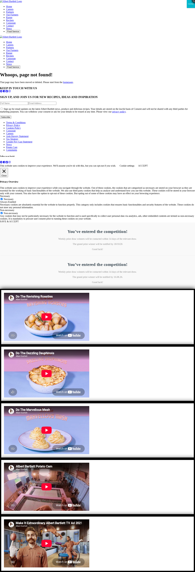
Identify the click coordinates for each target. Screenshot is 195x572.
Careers (9, 9)
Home (9, 6)
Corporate (11, 23)
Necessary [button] (5, 196)
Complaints (11, 150)
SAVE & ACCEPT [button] (9, 221)
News (9, 28)
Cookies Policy (13, 128)
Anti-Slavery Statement (17, 136)
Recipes (10, 20)
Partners (10, 12)
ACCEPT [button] (143, 165)
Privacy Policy (13, 125)
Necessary (9, 199)
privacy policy (119, 111)
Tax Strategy (12, 139)
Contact (10, 25)
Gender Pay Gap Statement (19, 141)
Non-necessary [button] (7, 210)
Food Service (13, 31)
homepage (68, 82)
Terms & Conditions (16, 122)
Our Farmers (12, 14)
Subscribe (5, 117)
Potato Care (11, 147)
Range (9, 17)
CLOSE (191, 4)
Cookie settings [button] (127, 165)
